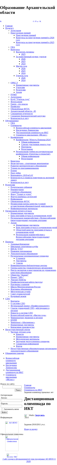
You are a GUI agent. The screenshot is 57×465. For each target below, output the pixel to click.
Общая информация (30, 142)
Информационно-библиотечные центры (29, 265)
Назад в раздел (30, 429)
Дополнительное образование (24, 253)
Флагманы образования (21, 289)
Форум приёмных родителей (24, 197)
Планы (14, 170)
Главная (8, 26)
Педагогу (9, 28)
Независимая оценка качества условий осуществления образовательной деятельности (32, 205)
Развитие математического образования (29, 166)
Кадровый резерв (18, 296)
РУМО (14, 94)
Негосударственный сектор (17, 329)
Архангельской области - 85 (23, 111)
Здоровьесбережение (20, 244)
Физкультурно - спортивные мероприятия (30, 163)
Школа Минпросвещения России (26, 287)
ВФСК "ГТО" (17, 249)
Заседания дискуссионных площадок (32, 341)
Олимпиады (16, 125)
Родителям (21, 90)
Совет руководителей (20, 294)
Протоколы (26, 147)
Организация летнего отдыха (18, 211)
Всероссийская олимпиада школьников (33, 128)
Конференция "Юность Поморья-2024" (33, 140)
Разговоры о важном (20, 284)
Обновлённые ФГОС (20, 109)
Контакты (15, 301)
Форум (19, 346)
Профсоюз (15, 106)
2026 (23, 59)
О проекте (20, 258)
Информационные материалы (24, 208)
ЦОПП (14, 320)
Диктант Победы (18, 280)
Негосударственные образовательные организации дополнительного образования (34, 349)
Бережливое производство (22, 327)
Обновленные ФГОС (20, 201)
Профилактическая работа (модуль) (27, 282)
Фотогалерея (16, 102)
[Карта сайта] (38, 21)
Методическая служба (20, 291)
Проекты (9, 242)
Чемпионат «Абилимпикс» (23, 322)
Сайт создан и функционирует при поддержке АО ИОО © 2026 (29, 460)
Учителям (20, 87)
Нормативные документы (27, 85)
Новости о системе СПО (22, 313)
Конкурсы (15, 49)
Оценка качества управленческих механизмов (31, 268)
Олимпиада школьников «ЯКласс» (31, 135)
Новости (20, 334)
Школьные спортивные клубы (24, 246)
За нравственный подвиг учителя (31, 57)
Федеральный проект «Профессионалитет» (30, 306)
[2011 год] (26, 416)
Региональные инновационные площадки (30, 256)
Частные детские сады (21, 332)
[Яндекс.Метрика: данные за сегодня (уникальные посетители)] (12, 455)
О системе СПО (18, 303)
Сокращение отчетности (22, 113)
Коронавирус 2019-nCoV (22, 175)
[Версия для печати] (40, 21)
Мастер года (21, 66)
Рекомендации (17, 189)
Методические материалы (27, 339)
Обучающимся (11, 121)
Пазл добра (16, 173)
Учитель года (22, 75)
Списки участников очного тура (36, 144)
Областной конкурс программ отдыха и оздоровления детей (34, 231)
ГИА (13, 47)
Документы (21, 261)
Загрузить (40, 415)
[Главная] (33, 21)
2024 (23, 64)
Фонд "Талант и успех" (21, 194)
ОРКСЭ (14, 83)
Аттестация (16, 30)
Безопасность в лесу (20, 118)
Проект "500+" (17, 277)
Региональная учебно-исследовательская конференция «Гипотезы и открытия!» (34, 152)
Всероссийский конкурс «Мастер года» (28, 315)
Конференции (17, 137)
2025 (23, 54)
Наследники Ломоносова (27, 130)
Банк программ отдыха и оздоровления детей (31, 216)
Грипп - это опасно (19, 104)
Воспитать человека (25, 52)
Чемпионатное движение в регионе (27, 318)
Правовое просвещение (21, 251)
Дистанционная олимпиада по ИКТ (32, 132)
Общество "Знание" (20, 275)
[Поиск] (36, 21)
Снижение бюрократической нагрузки (28, 116)
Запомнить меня (11, 409)
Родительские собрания (21, 187)
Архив (19, 92)
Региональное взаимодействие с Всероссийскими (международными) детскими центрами (33, 219)
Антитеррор (16, 97)
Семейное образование (21, 192)
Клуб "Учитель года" (20, 99)
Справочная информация (27, 344)
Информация (16, 199)
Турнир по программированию (25, 168)
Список (19, 263)
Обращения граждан (14, 353)
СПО (7, 299)
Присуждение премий (21, 33)
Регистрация (27, 149)
